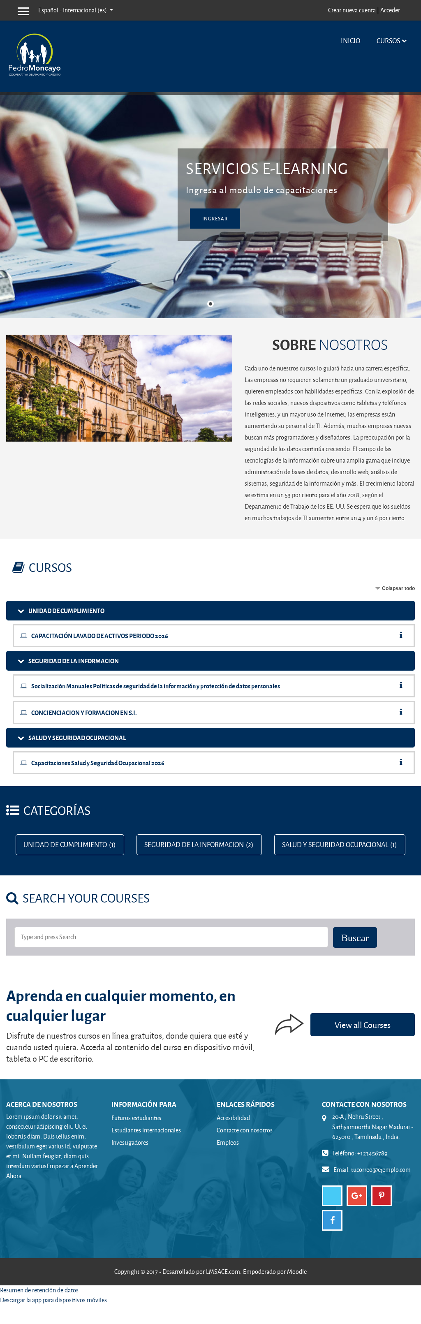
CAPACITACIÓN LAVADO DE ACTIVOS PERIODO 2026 (99, 635)
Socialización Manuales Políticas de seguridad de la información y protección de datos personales (155, 685)
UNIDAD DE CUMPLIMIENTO (66, 610)
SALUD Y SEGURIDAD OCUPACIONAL (77, 737)
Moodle (297, 1271)
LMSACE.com (223, 1271)
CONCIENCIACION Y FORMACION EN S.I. (84, 712)
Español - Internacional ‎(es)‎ (73, 10)
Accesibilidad (233, 1117)
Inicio (350, 40)
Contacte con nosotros (245, 1130)
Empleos (228, 1142)
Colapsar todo (398, 588)
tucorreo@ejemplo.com (381, 1169)
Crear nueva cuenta (352, 10)
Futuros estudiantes (136, 1117)
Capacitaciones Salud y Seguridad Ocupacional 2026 (97, 762)
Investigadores (129, 1142)
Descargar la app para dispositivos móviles (53, 1300)
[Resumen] (402, 635)
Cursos (388, 40)
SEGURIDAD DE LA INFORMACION (73, 660)
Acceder (390, 10)
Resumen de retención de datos (39, 1290)
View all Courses (363, 1024)
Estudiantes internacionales (146, 1130)
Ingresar (215, 218)
